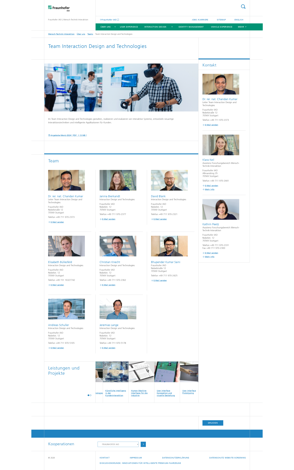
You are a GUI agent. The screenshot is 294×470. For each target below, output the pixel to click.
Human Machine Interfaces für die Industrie (119, 393)
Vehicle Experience (221, 27)
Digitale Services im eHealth (197, 392)
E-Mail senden (57, 222)
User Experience (129, 27)
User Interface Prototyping (168, 392)
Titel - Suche (243, 6)
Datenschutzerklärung (175, 458)
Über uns (105, 27)
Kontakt (105, 458)
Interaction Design (155, 27)
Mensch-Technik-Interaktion (61, 34)
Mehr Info (209, 189)
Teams (90, 34)
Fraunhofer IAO (109, 20)
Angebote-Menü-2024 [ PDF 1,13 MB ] (69, 135)
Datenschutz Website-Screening (227, 458)
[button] (88, 395)
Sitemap (221, 20)
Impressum (136, 458)
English (239, 20)
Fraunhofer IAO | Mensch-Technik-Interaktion (68, 19)
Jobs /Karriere (200, 20)
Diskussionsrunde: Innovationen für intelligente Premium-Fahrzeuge (140, 463)
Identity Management (191, 27)
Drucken (213, 423)
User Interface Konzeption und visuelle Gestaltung (145, 393)
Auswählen (143, 444)
